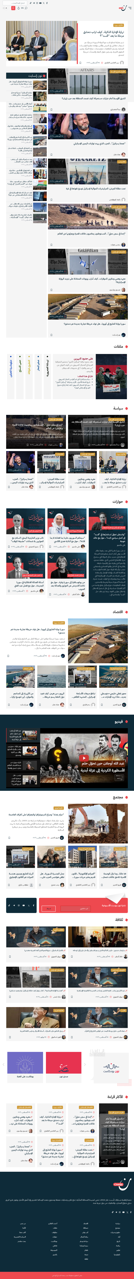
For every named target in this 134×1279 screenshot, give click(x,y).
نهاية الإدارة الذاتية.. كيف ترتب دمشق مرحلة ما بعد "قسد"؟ (115, 480)
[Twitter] (43, 3)
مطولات (54, 1232)
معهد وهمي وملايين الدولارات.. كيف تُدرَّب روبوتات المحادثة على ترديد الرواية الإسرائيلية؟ (92, 280)
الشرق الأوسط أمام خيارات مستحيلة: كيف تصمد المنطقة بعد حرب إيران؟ (93, 98)
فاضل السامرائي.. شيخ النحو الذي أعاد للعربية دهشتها (43, 950)
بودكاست (54, 1241)
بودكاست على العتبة (63, 1076)
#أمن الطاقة (28, 668)
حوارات (54, 1237)
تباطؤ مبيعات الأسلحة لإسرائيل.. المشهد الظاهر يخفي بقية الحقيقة (84, 695)
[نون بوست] (123, 8)
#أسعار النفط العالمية (118, 668)
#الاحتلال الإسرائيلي (119, 207)
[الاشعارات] (18, 8)
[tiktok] (9, 905)
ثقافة (86, 1259)
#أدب (123, 1010)
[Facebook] (47, 3)
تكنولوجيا (117, 1254)
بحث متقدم (22, 1241)
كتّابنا (24, 1228)
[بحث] (26, 8)
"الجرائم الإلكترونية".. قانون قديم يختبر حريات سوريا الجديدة (83, 875)
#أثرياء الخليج (27, 849)
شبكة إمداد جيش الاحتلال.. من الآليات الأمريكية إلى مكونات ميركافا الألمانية (20, 205)
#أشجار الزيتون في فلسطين (116, 930)
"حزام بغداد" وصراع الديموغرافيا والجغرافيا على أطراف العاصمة (36, 814)
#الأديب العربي (58, 930)
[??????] (3, 1064)
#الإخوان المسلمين (118, 970)
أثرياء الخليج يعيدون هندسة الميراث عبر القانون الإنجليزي (21, 875)
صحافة (85, 1228)
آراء (119, 1237)
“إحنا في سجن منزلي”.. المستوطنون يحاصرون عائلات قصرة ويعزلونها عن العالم (91, 233)
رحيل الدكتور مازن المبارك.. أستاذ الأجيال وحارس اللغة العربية (41, 1031)
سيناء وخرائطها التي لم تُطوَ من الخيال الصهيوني (74, 379)
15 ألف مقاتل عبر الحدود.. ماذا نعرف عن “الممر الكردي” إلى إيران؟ (20, 182)
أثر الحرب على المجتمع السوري (32, 575)
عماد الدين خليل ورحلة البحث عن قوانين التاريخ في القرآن (105, 1031)
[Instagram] (37, 3)
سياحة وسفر (84, 1241)
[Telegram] (33, 3)
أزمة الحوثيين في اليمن (35, 531)
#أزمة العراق (59, 808)
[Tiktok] (30, 3)
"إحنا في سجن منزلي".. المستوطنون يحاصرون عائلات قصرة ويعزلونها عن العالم (37, 426)
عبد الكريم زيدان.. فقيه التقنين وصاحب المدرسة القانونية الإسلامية (101, 990)
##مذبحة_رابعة (120, 849)
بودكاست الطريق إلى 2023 (25, 1076)
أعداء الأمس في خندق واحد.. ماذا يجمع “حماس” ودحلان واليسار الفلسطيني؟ (20, 105)
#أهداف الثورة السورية (86, 849)
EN (22, 8)
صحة (86, 1254)
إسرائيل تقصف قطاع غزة (75, 575)
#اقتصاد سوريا (120, 297)
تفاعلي (55, 1246)
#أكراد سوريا (119, 25)
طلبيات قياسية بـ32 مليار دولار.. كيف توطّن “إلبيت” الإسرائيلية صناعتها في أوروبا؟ (21, 216)
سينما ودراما (84, 1246)
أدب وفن (85, 1232)
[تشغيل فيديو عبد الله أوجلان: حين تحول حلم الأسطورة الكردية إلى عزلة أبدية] (84, 758)
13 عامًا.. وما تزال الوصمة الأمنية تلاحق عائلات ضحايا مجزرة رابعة (114, 875)
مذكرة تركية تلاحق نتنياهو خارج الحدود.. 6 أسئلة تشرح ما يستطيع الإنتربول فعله (20, 116)
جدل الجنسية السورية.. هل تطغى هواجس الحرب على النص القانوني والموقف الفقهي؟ (52, 875)
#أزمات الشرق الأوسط (118, 71)
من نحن (23, 1223)
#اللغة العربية (59, 1010)
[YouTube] (40, 3)
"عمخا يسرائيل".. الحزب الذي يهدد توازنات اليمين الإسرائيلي (22, 480)
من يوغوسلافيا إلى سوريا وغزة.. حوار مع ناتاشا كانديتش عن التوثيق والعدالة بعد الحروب (68, 586)
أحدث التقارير (52, 1223)
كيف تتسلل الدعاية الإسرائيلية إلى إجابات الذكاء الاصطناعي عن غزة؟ (20, 194)
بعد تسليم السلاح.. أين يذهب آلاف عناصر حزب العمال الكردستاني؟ (21, 160)
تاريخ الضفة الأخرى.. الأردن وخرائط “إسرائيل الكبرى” (72, 382)
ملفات (55, 1228)
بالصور (55, 1254)
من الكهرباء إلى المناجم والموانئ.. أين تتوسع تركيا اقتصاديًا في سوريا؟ (19, 138)
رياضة (118, 1246)
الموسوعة (54, 1250)
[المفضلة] (13, 8)
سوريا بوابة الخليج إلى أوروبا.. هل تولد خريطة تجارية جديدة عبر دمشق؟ (94, 323)
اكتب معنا (22, 1232)
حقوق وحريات (115, 1232)
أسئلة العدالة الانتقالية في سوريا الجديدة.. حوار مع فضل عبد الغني (29, 584)
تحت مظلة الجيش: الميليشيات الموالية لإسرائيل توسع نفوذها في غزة (95, 188)
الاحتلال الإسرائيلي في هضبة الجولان (113, 527)
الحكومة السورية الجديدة (75, 531)
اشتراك (48, 909)
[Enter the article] (113, 462)
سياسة (118, 1223)
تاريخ (118, 1241)
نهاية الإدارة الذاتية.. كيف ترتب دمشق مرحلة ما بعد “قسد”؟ (103, 34)
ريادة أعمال (84, 1237)
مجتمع (117, 1228)
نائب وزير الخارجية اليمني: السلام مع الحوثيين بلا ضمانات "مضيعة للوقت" (27, 539)
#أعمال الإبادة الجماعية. (86, 668)
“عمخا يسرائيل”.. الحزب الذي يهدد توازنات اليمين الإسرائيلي (99, 143)
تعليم (118, 1250)
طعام (86, 1250)
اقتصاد (85, 1223)
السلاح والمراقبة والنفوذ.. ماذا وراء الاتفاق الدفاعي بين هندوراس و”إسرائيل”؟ (20, 127)
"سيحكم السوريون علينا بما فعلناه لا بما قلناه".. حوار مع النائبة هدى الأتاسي (67, 539)
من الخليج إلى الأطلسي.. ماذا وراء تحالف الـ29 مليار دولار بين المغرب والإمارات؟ (20, 171)
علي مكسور (121, 545)
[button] (129, 8)
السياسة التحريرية (20, 1237)
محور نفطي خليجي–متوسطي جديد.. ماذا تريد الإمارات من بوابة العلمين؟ (113, 695)
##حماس (121, 162)
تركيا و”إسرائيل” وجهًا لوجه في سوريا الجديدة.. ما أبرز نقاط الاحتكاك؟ (21, 94)
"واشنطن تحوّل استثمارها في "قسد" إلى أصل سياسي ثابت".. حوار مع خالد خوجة (109, 538)
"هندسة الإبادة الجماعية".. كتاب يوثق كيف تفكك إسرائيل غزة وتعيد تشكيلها (36, 990)
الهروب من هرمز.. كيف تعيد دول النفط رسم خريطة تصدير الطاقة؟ (52, 695)
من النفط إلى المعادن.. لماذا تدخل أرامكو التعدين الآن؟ (20, 149)
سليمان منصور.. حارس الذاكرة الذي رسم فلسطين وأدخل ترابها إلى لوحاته (99, 950)
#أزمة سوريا (59, 849)
